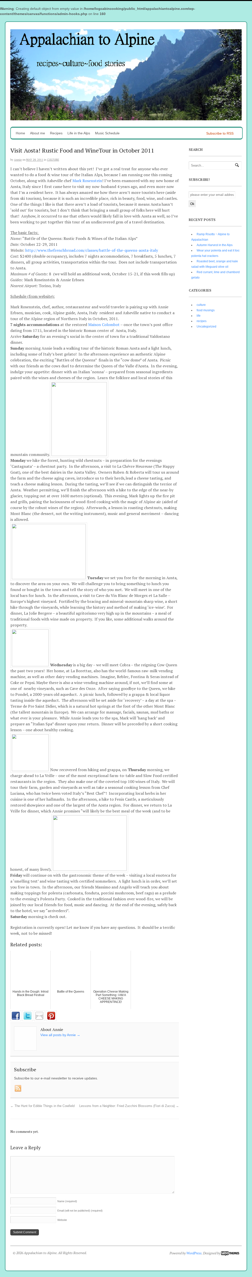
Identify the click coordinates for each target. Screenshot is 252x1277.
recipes (201, 321)
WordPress (194, 1253)
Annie (18, 159)
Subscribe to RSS (220, 133)
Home (20, 133)
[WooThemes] (230, 1253)
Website (62, 1219)
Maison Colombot (104, 324)
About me (37, 133)
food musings (206, 310)
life (199, 315)
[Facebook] (15, 1019)
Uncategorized (206, 326)
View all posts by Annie (60, 1035)
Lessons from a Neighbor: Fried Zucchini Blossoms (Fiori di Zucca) (129, 1106)
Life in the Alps (78, 133)
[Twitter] (27, 1019)
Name (67, 1201)
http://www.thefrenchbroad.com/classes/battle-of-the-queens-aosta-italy (91, 250)
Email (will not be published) (80, 1210)
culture (53, 159)
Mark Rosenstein (87, 180)
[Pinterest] (51, 1019)
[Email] (39, 1019)
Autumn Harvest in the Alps (215, 245)
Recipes (56, 133)
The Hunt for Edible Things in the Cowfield (42, 1106)
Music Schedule (107, 133)
